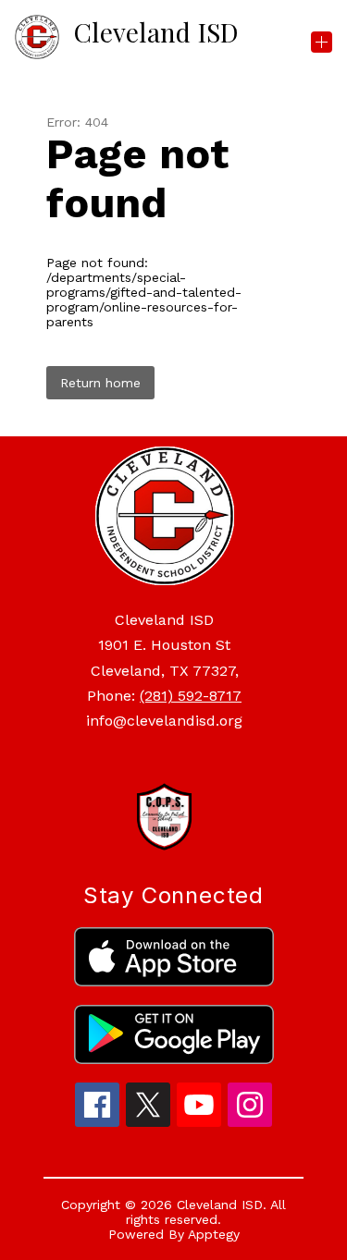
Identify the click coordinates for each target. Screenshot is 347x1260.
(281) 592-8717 (191, 695)
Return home (100, 382)
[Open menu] (321, 42)
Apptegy (214, 1234)
